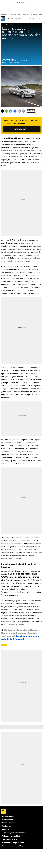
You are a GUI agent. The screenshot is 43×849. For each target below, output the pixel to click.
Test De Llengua (22, 14)
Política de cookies (9, 839)
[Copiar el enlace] (23, 111)
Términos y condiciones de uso (15, 833)
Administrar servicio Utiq (12, 846)
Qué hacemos (7, 820)
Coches (4, 645)
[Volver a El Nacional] (18, 18)
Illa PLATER (33, 14)
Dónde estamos (8, 823)
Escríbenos (6, 826)
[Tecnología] (3, 18)
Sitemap (5, 829)
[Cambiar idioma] (35, 18)
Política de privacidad (11, 836)
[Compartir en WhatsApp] (6, 111)
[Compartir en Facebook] (15, 111)
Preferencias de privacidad (13, 843)
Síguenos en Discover (8, 14)
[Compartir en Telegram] (10, 111)
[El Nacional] (21, 811)
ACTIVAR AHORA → (21, 129)
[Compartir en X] (2, 111)
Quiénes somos (8, 816)
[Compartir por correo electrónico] (19, 111)
